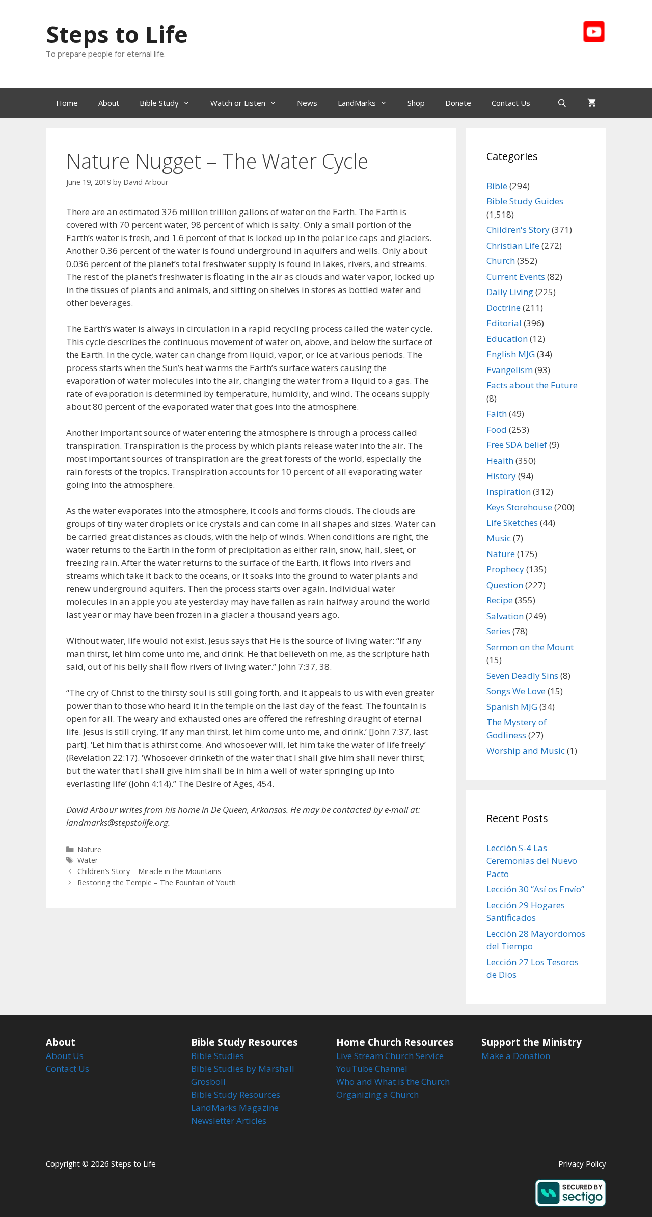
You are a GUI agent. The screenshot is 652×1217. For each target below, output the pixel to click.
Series (498, 631)
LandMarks (357, 103)
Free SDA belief (516, 445)
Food (496, 429)
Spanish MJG (511, 706)
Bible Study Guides (524, 201)
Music (498, 538)
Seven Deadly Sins (522, 675)
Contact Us (511, 103)
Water (87, 860)
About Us (65, 1056)
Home (67, 103)
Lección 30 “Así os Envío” (535, 889)
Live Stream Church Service (390, 1056)
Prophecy (505, 569)
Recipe (499, 600)
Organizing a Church (377, 1094)
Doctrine (503, 307)
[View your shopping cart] (591, 103)
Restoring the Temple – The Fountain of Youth (156, 882)
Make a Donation (515, 1056)
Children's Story (518, 229)
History (501, 476)
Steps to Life (117, 33)
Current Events (515, 276)
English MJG (510, 354)
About (108, 103)
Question (504, 585)
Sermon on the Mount (530, 647)
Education (507, 339)
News (307, 103)
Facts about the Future (532, 385)
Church (500, 261)
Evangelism (509, 370)
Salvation (505, 616)
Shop (416, 103)
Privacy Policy (582, 1163)
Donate (458, 103)
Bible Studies (217, 1056)
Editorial (504, 323)
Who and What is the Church (393, 1082)
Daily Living (509, 292)
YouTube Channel (372, 1068)
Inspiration (508, 491)
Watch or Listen (237, 103)
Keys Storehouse (519, 507)
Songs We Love (516, 691)
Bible (496, 186)
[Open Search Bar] (562, 103)
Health (499, 460)
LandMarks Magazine (235, 1108)
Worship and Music (525, 750)
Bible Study (159, 103)
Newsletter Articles (228, 1120)
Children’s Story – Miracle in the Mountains (149, 871)
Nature (89, 849)
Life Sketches (512, 522)
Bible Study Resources (235, 1094)
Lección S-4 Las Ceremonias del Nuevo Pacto (531, 861)
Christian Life (512, 245)
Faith (496, 413)
